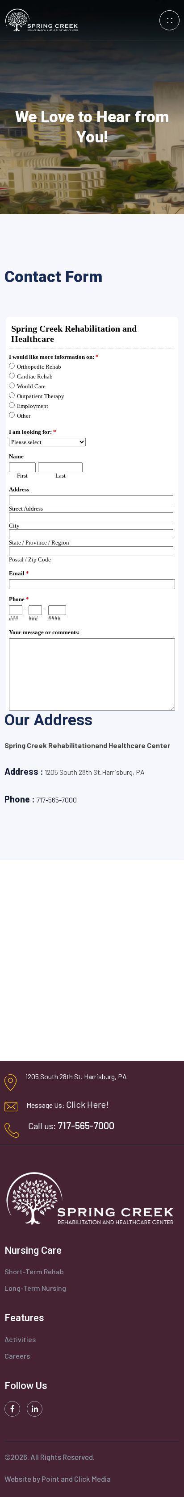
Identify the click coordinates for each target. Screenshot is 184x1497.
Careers (17, 1355)
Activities (20, 1339)
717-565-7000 (56, 799)
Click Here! (87, 1104)
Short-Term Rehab (34, 1271)
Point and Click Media (76, 1478)
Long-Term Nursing (35, 1288)
